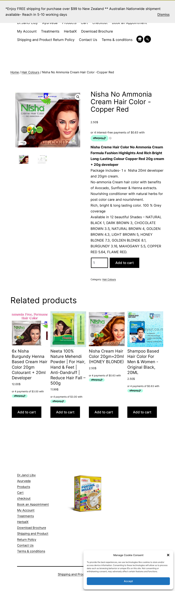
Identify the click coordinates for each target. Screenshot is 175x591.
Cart (20, 492)
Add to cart (124, 263)
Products (23, 487)
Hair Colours (30, 72)
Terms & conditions (117, 40)
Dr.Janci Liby (26, 475)
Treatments (50, 31)
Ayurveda (24, 481)
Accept (128, 581)
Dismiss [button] (163, 15)
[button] (168, 555)
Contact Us (88, 40)
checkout (24, 498)
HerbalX (70, 31)
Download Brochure (97, 31)
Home (14, 72)
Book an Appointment (33, 504)
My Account (27, 31)
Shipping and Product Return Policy (46, 40)
